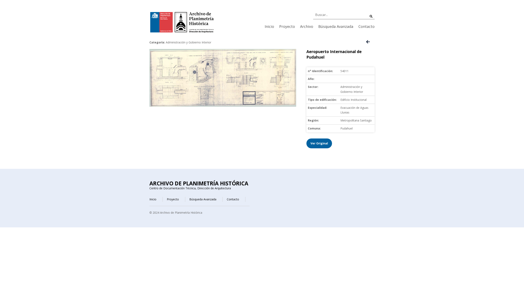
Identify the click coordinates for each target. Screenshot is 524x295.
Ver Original (319, 143)
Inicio (269, 26)
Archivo (306, 26)
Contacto (366, 26)
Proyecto (287, 26)
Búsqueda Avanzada (335, 26)
